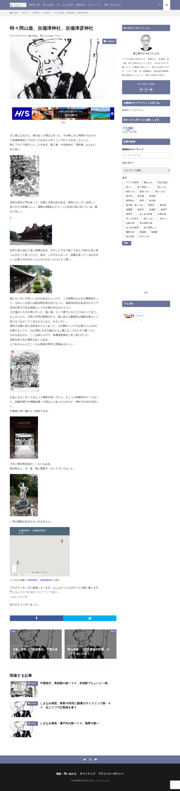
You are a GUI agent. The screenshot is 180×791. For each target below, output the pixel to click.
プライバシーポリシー (111, 774)
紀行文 (25, 13)
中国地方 (47, 13)
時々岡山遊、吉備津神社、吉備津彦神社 (71, 13)
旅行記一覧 (34, 5)
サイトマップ (94, 5)
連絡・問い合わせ (112, 5)
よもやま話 (67, 5)
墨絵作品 (80, 5)
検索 (126, 243)
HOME (15, 13)
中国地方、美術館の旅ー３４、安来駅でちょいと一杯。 (75, 683)
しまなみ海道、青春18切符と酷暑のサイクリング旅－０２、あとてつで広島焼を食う (75, 705)
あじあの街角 (47, 36)
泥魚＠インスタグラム (132, 110)
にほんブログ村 (19, 597)
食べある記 (48, 5)
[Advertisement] (146, 270)
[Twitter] (89, 618)
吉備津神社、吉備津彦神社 (40, 580)
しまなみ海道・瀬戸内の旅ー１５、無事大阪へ (69, 723)
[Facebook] (36, 618)
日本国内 (35, 13)
